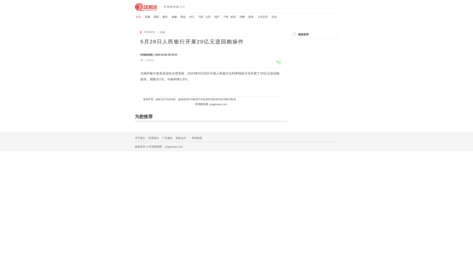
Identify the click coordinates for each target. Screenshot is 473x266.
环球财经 (149, 32)
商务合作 (181, 138)
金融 (174, 16)
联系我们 (154, 138)
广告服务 (167, 138)
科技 (233, 16)
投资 (250, 16)
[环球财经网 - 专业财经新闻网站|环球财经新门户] (147, 6)
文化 (274, 16)
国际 (156, 16)
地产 (217, 16)
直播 (147, 16)
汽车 (201, 16)
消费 (242, 16)
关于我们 (140, 138)
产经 (226, 16)
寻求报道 (197, 138)
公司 (208, 16)
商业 (183, 16)
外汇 (192, 16)
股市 (165, 16)
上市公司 (262, 16)
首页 (138, 16)
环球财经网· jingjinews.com (211, 104)
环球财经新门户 (175, 6)
